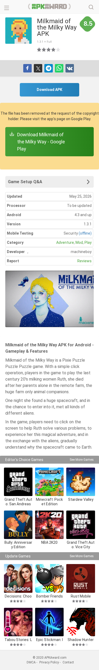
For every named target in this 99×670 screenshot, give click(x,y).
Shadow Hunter (81, 640)
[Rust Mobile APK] (80, 578)
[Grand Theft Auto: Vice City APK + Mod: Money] (80, 525)
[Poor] (39, 49)
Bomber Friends (49, 596)
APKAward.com (49, 6)
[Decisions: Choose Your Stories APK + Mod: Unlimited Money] (18, 578)
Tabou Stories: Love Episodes (18, 640)
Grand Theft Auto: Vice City (81, 544)
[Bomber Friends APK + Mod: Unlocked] (49, 578)
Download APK (49, 90)
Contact (68, 662)
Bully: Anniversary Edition (18, 544)
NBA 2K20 (49, 542)
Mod (79, 242)
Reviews (84, 261)
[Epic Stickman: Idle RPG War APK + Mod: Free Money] (49, 622)
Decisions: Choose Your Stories (18, 596)
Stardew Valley (80, 499)
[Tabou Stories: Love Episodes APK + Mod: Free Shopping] (18, 622)
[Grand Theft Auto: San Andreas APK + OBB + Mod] (18, 482)
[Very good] (53, 49)
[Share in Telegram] (48, 68)
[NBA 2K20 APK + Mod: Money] (49, 525)
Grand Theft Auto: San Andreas (18, 501)
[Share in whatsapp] (59, 68)
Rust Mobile (81, 596)
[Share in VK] (69, 68)
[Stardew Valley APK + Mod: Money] (80, 482)
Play (88, 242)
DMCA (31, 662)
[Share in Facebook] (27, 68)
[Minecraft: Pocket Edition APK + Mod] (49, 482)
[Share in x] (38, 68)
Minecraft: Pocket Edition (49, 501)
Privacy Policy (49, 662)
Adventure (65, 242)
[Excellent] (58, 49)
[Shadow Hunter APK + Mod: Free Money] (80, 622)
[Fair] (44, 49)
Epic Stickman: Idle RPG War (49, 640)
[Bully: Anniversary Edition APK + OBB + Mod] (18, 525)
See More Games (82, 460)
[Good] (48, 49)
